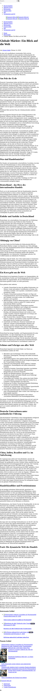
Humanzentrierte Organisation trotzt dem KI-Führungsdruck (18, 669)
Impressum (7, 684)
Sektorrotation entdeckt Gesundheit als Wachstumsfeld (17, 619)
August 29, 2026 (10, 625)
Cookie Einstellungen (10, 687)
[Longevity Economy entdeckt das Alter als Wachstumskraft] (3, 652)
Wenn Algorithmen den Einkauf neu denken (14, 677)
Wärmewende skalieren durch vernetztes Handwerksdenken (18, 667)
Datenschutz (7, 685)
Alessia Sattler (6, 50)
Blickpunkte (7, 9)
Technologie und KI (9, 14)
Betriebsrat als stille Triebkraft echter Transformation (17, 628)
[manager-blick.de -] (23, 18)
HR (5, 12)
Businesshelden (8, 6)
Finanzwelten (7, 10)
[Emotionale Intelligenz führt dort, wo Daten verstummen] (3, 659)
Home (5, 33)
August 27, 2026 (20, 634)
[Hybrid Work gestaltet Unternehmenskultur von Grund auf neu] (3, 673)
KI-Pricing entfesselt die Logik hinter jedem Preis (16, 637)
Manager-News (8, 7)
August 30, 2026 (16, 616)
